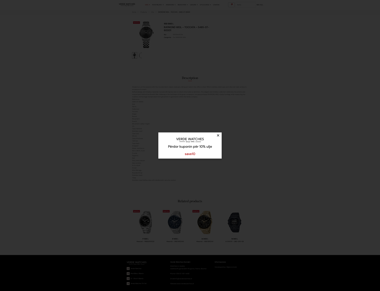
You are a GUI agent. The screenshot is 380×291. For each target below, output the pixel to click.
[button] (218, 135)
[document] (190, 145)
